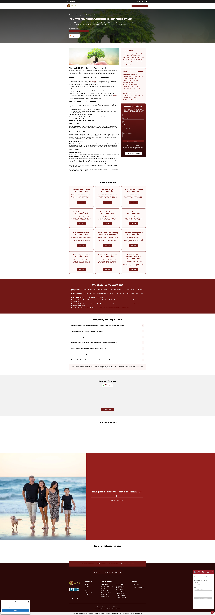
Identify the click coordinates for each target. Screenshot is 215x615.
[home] (71, 6)
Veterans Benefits (120, 593)
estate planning (93, 81)
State (124, 124)
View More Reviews (107, 409)
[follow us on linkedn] (142, 1)
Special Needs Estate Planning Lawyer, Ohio (133, 95)
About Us (111, 6)
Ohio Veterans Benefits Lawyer (130, 99)
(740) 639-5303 (128, 564)
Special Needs (104, 594)
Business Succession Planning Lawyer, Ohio (133, 76)
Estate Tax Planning (120, 584)
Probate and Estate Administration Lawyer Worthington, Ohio (133, 256)
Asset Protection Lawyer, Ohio (130, 74)
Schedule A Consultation (117, 500)
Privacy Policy (15, 612)
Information (104, 6)
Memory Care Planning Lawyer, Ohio (131, 88)
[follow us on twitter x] (140, 1)
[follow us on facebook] (137, 1)
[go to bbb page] (74, 589)
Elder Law (103, 588)
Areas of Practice (91, 6)
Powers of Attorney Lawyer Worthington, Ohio (129, 63)
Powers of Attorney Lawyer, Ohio (130, 90)
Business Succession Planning (121, 598)
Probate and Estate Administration (120, 587)
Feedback (118, 608)
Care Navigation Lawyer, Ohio (130, 78)
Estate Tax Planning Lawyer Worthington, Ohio (107, 255)
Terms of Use (103, 608)
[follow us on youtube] (144, 1)
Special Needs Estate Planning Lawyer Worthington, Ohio (107, 233)
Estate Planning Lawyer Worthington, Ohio (132, 59)
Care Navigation (104, 590)
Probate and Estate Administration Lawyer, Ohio (131, 92)
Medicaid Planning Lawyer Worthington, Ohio (133, 57)
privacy (131, 147)
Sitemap (113, 608)
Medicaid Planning (105, 596)
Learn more (81, 202)
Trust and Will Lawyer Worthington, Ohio (132, 61)
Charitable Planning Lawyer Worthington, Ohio (133, 233)
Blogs (86, 590)
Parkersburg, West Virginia (107, 586)
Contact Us (117, 6)
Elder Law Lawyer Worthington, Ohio (131, 55)
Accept (15, 610)
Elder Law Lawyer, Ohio (128, 82)
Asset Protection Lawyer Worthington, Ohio (133, 54)
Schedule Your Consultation (133, 141)
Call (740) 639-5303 (117, 496)
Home (86, 584)
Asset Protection (104, 584)
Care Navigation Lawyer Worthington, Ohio (81, 255)
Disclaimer (109, 608)
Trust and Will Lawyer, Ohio (129, 97)
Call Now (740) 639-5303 (133, 153)
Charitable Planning (120, 595)
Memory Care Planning (106, 592)
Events (86, 588)
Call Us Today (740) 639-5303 (79, 31)
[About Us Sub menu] (113, 6)
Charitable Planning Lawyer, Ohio (130, 80)
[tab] (98, 572)
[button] (28, 601)
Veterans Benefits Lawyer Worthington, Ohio (81, 233)
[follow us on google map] (147, 1)
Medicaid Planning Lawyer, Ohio (130, 86)
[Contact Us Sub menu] (120, 6)
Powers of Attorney (120, 591)
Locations (98, 6)
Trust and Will (119, 589)
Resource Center (89, 592)
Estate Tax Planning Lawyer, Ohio (130, 84)
